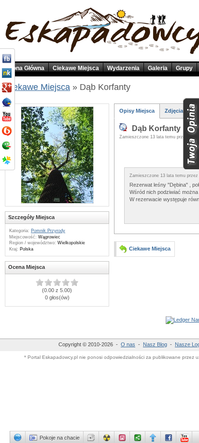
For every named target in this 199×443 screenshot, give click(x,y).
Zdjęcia (174, 111)
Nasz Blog (155, 344)
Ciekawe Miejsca (76, 68)
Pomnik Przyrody (48, 230)
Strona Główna (24, 68)
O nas (128, 344)
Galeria (158, 68)
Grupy (184, 68)
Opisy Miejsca (137, 111)
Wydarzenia (123, 68)
